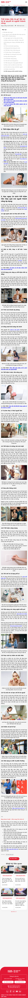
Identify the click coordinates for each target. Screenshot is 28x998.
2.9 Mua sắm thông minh (10, 56)
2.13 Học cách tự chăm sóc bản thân (13, 65)
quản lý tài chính (15, 329)
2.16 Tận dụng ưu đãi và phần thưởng (13, 71)
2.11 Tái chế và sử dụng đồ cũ (11, 60)
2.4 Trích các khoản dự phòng (11, 46)
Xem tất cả (13, 911)
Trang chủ (3, 5)
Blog (9, 5)
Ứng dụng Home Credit (16, 625)
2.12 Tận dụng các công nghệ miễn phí (13, 62)
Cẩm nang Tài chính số (18, 808)
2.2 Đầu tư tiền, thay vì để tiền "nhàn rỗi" (14, 40)
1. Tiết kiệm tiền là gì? (7, 32)
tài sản (20, 260)
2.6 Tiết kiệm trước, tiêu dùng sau (12, 50)
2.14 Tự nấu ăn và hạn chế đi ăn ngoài (13, 67)
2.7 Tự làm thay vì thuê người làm (12, 52)
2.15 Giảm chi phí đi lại (9, 69)
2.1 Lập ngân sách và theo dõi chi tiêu (13, 38)
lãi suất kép (18, 154)
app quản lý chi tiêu (22, 613)
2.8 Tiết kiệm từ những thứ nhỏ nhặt (13, 54)
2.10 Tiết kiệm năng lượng (10, 58)
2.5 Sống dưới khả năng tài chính (12, 48)
